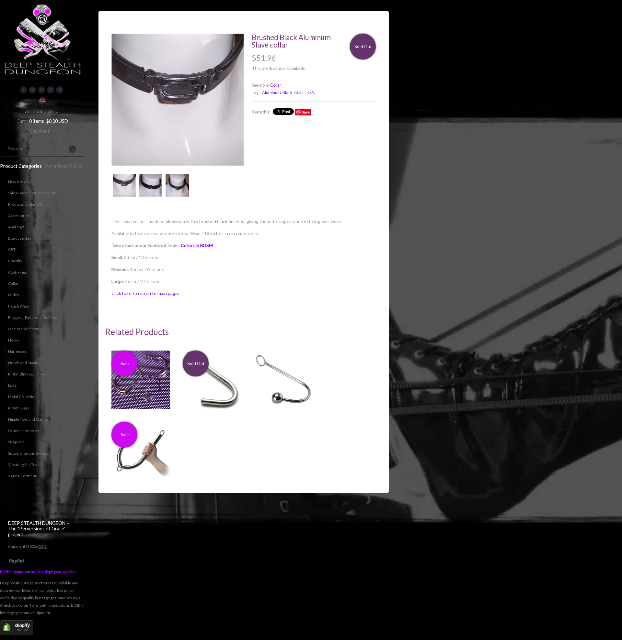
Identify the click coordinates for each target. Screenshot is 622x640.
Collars (14, 283)
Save (306, 112)
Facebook (23, 89)
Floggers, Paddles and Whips (33, 317)
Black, (288, 92)
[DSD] (42, 8)
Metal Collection (22, 396)
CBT (12, 249)
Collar (275, 85)
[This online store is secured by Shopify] (16, 633)
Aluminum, (272, 92)
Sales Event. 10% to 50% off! (32, 192)
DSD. (42, 546)
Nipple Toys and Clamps (28, 419)
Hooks (13, 340)
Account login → (42, 111)
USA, (310, 92)
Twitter (32, 89)
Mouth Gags (18, 408)
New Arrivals (19, 181)
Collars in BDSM (197, 245)
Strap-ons (16, 441)
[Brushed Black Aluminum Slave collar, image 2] (150, 185)
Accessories (19, 215)
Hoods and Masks (23, 362)
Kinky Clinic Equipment (28, 374)
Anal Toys (16, 226)
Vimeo (59, 89)
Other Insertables (23, 430)
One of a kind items (24, 328)
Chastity (15, 260)
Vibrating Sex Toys (23, 464)
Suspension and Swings (28, 453)
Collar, (300, 92)
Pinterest (41, 89)
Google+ (50, 89)
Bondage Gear (20, 238)
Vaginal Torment (22, 475)
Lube (12, 385)
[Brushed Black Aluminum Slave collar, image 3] (177, 185)
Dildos (13, 294)
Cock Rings (17, 272)
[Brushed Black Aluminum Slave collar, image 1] (177, 100)
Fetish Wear (18, 306)
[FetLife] (42, 100)
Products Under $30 (25, 204)
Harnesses (17, 351)
